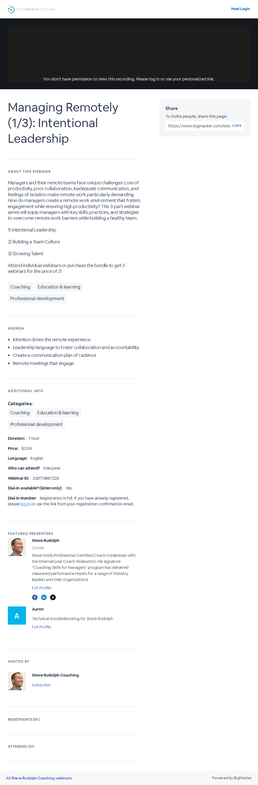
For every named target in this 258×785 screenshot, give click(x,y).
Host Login (240, 8)
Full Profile (41, 588)
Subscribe (41, 685)
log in (25, 504)
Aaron (38, 609)
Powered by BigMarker (232, 777)
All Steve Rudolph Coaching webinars (39, 778)
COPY (237, 126)
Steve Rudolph (45, 540)
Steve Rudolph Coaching (55, 675)
